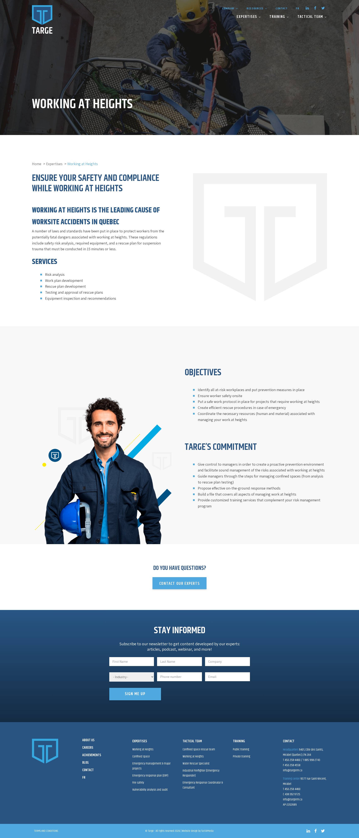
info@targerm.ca (292, 770)
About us (88, 740)
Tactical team (310, 17)
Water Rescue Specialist (196, 763)
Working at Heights (193, 756)
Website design (190, 831)
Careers (87, 748)
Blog (85, 762)
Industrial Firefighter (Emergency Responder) (201, 773)
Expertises (247, 17)
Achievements (91, 755)
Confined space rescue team (199, 749)
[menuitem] (297, 8)
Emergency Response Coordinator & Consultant (203, 785)
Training (277, 17)
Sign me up (135, 694)
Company (228, 8)
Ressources (255, 8)
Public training (241, 749)
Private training (241, 756)
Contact (282, 8)
